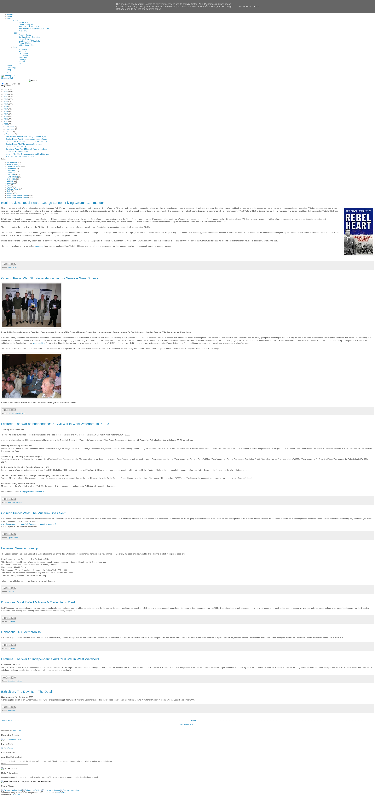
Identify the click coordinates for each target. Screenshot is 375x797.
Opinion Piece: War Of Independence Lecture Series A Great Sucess (49, 278)
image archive (39, 343)
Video (9, 66)
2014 (6, 112)
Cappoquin (23, 53)
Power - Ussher (25, 43)
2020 (6, 97)
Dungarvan (23, 55)
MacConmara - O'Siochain (29, 41)
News (9, 187)
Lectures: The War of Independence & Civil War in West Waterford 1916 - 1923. (57, 424)
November (10, 129)
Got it (257, 7)
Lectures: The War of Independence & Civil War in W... (27, 142)
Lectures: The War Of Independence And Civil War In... (27, 154)
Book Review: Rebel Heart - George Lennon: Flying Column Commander (52, 203)
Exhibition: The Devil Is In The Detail (20, 157)
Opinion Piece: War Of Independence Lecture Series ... (27, 139)
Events (15, 21)
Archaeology (12, 163)
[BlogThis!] (6, 264)
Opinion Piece (12, 189)
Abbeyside (23, 49)
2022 (6, 92)
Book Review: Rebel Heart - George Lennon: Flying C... (28, 137)
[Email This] (3, 264)
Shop (9, 70)
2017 (6, 104)
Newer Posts (7, 721)
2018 (6, 102)
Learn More (245, 7)
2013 (6, 114)
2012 (6, 117)
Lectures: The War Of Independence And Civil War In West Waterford (50, 659)
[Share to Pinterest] (14, 264)
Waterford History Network (17, 195)
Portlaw (22, 62)
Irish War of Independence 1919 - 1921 (34, 29)
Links (9, 72)
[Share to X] (9, 264)
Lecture (10, 181)
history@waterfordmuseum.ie (32, 492)
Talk (8, 191)
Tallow (21, 64)
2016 (6, 107)
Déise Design (17, 795)
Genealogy (11, 68)
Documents (11, 169)
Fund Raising (12, 177)
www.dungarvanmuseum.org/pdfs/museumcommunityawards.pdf (28, 524)
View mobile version (187, 725)
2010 (6, 122)
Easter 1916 (23, 23)
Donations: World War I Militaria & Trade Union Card (26, 149)
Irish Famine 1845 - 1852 (29, 27)
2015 (6, 109)
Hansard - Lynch (25, 39)
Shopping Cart (7, 78)
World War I (23, 31)
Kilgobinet (23, 58)
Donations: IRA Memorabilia (17, 152)
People (16, 33)
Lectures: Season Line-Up (16, 147)
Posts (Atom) (17, 731)
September (10, 134)
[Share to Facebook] (12, 264)
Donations (11, 171)
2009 (6, 124)
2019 (6, 99)
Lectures (10, 183)
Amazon (38, 246)
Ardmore (22, 51)
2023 (6, 89)
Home (193, 721)
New (9, 185)
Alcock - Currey (25, 35)
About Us (10, 14)
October (9, 132)
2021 (6, 94)
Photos (10, 17)
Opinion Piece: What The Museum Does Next (23, 144)
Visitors (10, 193)
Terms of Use (61, 793)
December (10, 127)
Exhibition (11, 175)
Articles (10, 19)
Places (15, 47)
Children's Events (14, 167)
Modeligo (22, 60)
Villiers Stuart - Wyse (27, 45)
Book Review (12, 165)
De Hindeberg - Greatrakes (29, 37)
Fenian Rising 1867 (26, 25)
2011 (6, 119)
